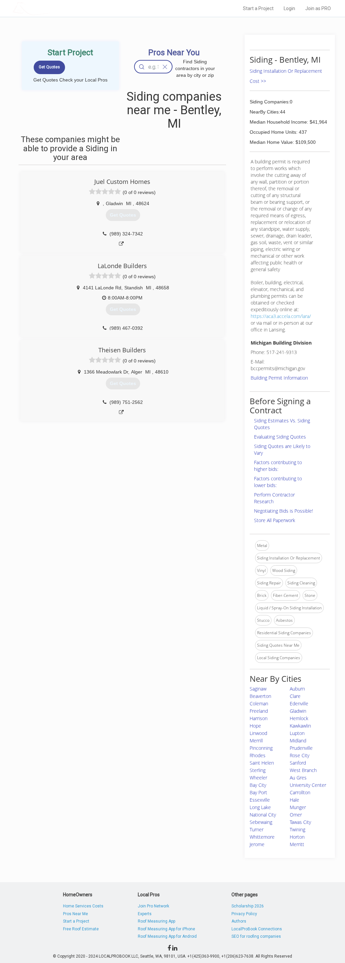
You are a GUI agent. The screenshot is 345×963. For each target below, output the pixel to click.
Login (289, 8)
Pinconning (261, 748)
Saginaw (258, 688)
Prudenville (301, 748)
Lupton (297, 733)
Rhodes (257, 755)
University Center (308, 785)
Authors (238, 921)
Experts (145, 913)
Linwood (258, 733)
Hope (255, 726)
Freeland (259, 711)
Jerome (257, 844)
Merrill (256, 740)
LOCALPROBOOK (51, 8)
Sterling (257, 770)
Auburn (297, 688)
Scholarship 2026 (247, 906)
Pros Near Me (75, 913)
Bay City (258, 785)
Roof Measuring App (156, 921)
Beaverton (260, 696)
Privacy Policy (244, 913)
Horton (297, 837)
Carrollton (300, 792)
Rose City (299, 755)
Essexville (260, 800)
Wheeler (258, 777)
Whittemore (262, 837)
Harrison (259, 718)
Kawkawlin (300, 726)
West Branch (303, 770)
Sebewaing (261, 822)
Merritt (297, 844)
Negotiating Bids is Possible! (283, 511)
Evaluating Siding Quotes (280, 437)
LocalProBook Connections (256, 929)
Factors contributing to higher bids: (278, 465)
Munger (298, 807)
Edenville (299, 703)
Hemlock (299, 718)
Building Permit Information (279, 378)
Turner (256, 829)
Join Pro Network (153, 906)
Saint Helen (262, 763)
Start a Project (258, 8)
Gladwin (298, 711)
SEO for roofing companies (256, 936)
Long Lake (260, 807)
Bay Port (258, 792)
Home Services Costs (83, 906)
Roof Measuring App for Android (167, 936)
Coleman (259, 703)
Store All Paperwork (274, 520)
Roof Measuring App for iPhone (166, 929)
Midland (298, 740)
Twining (297, 829)
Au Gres (298, 777)
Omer (296, 814)
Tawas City (300, 822)
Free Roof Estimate (81, 929)
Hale (294, 800)
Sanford (298, 763)
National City (263, 814)
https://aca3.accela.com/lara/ (281, 316)
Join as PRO (318, 8)
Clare (295, 696)
